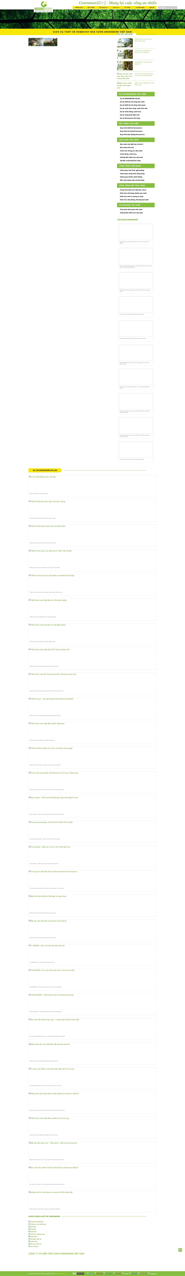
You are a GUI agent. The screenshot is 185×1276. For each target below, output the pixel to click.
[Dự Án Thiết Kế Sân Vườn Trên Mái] (92, 484)
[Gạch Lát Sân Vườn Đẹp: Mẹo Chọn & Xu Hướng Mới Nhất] (125, 76)
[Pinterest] (99, 1273)
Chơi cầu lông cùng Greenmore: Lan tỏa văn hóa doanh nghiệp (134, 242)
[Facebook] (108, 1273)
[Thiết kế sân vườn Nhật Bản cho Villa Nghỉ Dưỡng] (92, 607)
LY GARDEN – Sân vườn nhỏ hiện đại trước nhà (42, 962)
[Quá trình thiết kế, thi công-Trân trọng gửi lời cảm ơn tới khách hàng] (136, 353)
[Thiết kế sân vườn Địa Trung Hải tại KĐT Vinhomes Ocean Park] (92, 681)
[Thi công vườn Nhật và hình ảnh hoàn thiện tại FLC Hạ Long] (92, 1076)
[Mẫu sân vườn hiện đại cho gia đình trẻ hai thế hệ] (92, 928)
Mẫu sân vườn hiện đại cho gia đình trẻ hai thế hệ (42, 937)
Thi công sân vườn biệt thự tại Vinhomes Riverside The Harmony (46, 888)
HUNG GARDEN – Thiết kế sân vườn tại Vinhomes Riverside (45, 1011)
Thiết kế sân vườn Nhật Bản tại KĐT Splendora (42, 740)
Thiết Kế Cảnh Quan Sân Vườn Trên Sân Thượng (42, 518)
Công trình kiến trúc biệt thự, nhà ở (133, 190)
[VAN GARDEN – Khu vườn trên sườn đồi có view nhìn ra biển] (92, 977)
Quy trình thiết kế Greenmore (131, 128)
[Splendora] (32, 1236)
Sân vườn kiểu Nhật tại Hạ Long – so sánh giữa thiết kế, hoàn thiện (47, 1036)
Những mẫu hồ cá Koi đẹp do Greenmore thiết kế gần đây (44, 1209)
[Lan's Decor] (33, 1246)
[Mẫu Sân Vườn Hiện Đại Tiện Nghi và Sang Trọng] (92, 903)
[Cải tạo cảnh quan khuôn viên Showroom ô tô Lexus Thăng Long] (92, 780)
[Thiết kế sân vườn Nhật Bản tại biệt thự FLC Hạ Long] (92, 1125)
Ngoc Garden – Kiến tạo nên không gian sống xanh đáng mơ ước (46, 814)
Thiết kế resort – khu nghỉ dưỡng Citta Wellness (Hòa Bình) (45, 715)
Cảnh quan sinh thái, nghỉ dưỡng (132, 170)
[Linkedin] (133, 1273)
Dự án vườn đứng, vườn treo (130, 112)
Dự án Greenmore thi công (130, 118)
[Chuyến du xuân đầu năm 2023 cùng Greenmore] (136, 329)
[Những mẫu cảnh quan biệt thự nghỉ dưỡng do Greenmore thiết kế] (92, 1100)
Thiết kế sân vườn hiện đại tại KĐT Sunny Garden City (43, 666)
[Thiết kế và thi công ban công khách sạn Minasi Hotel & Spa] (92, 582)
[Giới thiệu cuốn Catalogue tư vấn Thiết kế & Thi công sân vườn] (136, 280)
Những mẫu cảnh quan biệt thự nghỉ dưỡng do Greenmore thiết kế (46, 1110)
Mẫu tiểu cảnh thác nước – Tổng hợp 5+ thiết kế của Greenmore (46, 1159)
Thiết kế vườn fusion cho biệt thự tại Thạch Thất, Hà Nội (44, 567)
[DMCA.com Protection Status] (78, 1273)
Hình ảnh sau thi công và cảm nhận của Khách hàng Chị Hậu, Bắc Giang (135, 411)
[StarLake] (32, 1231)
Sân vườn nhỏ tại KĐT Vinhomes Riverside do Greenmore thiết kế (46, 1184)
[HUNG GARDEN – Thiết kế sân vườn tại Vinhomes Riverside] (92, 1002)
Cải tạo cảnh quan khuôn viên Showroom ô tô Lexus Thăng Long (46, 789)
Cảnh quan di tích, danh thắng (131, 177)
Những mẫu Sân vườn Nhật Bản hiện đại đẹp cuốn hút (43, 1061)
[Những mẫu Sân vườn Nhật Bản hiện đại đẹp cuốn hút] (92, 1051)
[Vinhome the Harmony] (37, 1224)
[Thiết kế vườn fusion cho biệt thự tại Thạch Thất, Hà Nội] (92, 558)
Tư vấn (127, 7)
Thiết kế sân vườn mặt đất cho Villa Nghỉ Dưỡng (42, 641)
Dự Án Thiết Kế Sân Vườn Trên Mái (38, 493)
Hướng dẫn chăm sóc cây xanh (131, 157)
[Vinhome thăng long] (36, 1234)
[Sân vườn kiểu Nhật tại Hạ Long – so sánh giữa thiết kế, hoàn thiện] (92, 1026)
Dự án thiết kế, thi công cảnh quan (132, 105)
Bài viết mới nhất (125, 34)
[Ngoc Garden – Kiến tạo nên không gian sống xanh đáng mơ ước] (92, 804)
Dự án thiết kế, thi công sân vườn (132, 102)
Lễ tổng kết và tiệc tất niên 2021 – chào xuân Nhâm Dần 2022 (135, 387)
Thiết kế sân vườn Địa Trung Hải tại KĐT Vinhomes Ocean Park (46, 691)
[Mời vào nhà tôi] (34, 1244)
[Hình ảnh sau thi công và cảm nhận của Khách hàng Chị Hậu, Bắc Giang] (136, 401)
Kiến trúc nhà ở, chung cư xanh (131, 196)
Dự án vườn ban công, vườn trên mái (133, 108)
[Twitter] (90, 1273)
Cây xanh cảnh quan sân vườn (131, 209)
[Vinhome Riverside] (35, 1222)
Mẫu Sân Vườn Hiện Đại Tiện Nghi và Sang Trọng (42, 913)
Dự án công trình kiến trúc (130, 115)
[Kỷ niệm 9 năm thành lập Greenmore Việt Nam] (136, 305)
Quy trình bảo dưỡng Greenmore (132, 134)
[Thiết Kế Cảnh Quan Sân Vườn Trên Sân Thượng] (92, 508)
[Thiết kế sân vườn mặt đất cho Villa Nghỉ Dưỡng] (92, 632)
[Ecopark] (32, 1229)
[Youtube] (117, 1273)
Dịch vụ (116, 7)
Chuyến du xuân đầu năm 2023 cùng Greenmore (133, 338)
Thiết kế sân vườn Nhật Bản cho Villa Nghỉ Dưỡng (42, 617)
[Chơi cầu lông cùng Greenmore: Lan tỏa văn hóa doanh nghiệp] (136, 232)
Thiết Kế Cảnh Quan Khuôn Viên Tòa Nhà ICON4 (42, 543)
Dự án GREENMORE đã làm (130, 98)
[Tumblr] (125, 1273)
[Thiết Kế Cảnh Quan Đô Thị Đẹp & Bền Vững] (125, 42)
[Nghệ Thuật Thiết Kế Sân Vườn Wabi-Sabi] (125, 85)
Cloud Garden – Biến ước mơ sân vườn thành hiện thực (44, 863)
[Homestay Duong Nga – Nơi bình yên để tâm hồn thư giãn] (92, 829)
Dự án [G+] (103, 7)
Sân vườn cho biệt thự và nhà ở (131, 144)
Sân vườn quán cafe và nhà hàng (132, 180)
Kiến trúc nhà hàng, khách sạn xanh (133, 193)
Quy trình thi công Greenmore (131, 131)
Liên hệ (151, 7)
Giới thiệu (91, 7)
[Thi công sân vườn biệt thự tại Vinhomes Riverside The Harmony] (92, 878)
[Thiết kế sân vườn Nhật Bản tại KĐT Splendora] (92, 730)
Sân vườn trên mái (127, 147)
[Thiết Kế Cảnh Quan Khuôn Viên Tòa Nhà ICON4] (92, 533)
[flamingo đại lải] (34, 1239)
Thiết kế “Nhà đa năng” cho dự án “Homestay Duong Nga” (45, 765)
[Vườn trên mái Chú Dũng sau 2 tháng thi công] (136, 450)
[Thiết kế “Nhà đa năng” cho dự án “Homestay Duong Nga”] (92, 755)
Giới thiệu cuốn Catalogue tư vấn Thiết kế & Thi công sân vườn (135, 290)
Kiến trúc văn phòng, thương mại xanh (134, 200)
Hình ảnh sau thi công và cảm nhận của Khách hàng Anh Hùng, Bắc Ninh (135, 436)
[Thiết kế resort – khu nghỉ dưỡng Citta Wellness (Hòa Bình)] (92, 706)
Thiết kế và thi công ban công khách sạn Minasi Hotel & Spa (45, 592)
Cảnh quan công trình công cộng (132, 174)
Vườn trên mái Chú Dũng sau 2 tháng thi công (132, 459)
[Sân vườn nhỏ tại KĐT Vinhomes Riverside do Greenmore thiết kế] (92, 1174)
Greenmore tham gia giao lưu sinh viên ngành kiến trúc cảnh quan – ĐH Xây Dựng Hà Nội (136, 266)
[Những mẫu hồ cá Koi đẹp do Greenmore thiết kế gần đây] (92, 1199)
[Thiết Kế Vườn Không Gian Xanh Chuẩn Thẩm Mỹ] (125, 54)
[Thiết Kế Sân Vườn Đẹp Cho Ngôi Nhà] (125, 65)
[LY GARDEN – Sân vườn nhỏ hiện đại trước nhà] (92, 952)
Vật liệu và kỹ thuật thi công (130, 161)
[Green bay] (32, 1241)
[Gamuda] (32, 1226)
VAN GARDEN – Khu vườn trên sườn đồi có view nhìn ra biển (45, 987)
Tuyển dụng (140, 7)
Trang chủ (79, 7)
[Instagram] (142, 1273)
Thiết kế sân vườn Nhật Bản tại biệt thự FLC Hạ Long (43, 1135)
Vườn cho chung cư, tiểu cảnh (131, 151)
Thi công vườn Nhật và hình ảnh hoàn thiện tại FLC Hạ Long (45, 1085)
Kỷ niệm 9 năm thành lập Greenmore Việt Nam (132, 314)
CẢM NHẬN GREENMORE (127, 220)
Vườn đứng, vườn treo (128, 154)
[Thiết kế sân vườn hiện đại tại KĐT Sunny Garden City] (92, 656)
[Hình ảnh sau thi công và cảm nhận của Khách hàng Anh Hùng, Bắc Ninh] (136, 425)
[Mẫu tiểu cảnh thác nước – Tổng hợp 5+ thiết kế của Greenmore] (92, 1150)
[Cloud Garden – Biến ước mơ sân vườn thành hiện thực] (92, 854)
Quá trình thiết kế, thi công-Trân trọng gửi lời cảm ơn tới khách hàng (134, 363)
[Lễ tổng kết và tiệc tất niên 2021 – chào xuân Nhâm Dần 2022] (136, 377)
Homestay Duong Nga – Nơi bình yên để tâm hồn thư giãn (44, 839)
